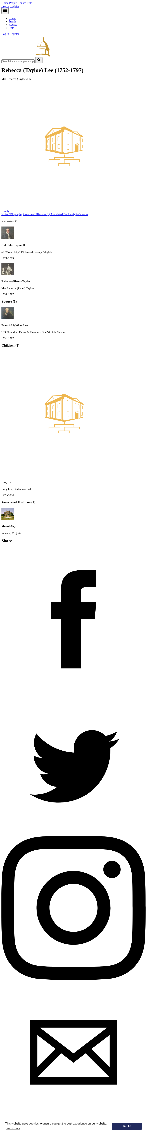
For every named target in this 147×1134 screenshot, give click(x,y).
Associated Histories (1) (36, 214)
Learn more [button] (13, 1128)
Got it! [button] (127, 1126)
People (13, 2)
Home (4, 2)
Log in (5, 6)
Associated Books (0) (62, 214)
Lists (29, 2)
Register (14, 6)
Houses (22, 2)
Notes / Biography (11, 214)
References (81, 214)
